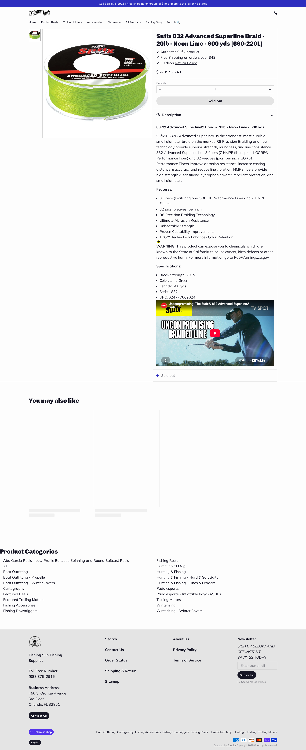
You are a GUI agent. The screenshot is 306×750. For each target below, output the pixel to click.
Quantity (161, 83)
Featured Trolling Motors (23, 599)
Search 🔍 (173, 22)
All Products (133, 22)
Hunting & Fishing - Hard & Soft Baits (187, 577)
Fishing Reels (49, 22)
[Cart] (273, 13)
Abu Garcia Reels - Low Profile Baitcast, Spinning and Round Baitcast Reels (66, 560)
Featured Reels (15, 594)
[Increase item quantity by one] (270, 89)
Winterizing (166, 605)
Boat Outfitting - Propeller (24, 577)
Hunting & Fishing (171, 571)
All (5, 566)
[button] (215, 100)
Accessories (95, 22)
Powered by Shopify (225, 745)
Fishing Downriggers (20, 610)
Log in (34, 742)
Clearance (114, 22)
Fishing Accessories (19, 605)
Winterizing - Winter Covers (180, 610)
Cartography (14, 588)
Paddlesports (168, 588)
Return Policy (186, 63)
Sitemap (112, 681)
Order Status (116, 660)
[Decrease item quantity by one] (160, 89)
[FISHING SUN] (39, 12)
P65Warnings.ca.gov (251, 257)
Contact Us (39, 715)
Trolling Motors (72, 22)
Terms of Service (187, 660)
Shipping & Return (120, 671)
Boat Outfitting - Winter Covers (29, 582)
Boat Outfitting (15, 571)
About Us (181, 639)
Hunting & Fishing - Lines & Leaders (186, 582)
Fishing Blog (154, 22)
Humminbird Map (171, 566)
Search (111, 639)
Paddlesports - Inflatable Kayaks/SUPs (189, 594)
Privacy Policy (185, 649)
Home (32, 22)
